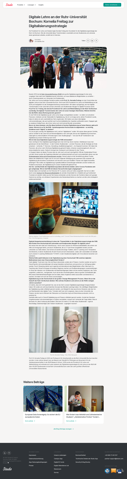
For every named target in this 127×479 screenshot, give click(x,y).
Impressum (32, 455)
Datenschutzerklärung (36, 458)
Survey (56, 472)
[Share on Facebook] (96, 40)
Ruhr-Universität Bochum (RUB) (52, 94)
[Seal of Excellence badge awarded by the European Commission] (117, 471)
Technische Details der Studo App (87, 458)
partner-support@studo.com (114, 458)
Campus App (58, 458)
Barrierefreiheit (81, 455)
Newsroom (57, 469)
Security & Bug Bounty (83, 462)
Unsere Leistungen (60, 455)
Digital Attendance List (61, 465)
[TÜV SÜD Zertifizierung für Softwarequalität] (107, 471)
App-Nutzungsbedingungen (38, 462)
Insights (41, 5)
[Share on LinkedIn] (92, 40)
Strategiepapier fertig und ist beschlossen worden (45, 156)
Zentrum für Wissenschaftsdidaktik (48, 173)
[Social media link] (4, 453)
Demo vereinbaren (111, 5)
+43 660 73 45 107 (111, 455)
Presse (31, 465)
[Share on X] (88, 40)
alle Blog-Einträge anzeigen (63, 429)
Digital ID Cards (59, 462)
